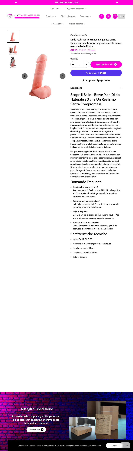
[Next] (62, 76)
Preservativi (57, 24)
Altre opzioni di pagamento (96, 80)
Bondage (50, 16)
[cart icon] (115, 16)
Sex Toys (55, 8)
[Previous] (25, 76)
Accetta (114, 445)
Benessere (84, 16)
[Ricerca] (101, 16)
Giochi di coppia (68, 16)
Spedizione (85, 53)
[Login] (108, 16)
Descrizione (76, 87)
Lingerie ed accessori (75, 8)
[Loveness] (23, 16)
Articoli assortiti (76, 24)
